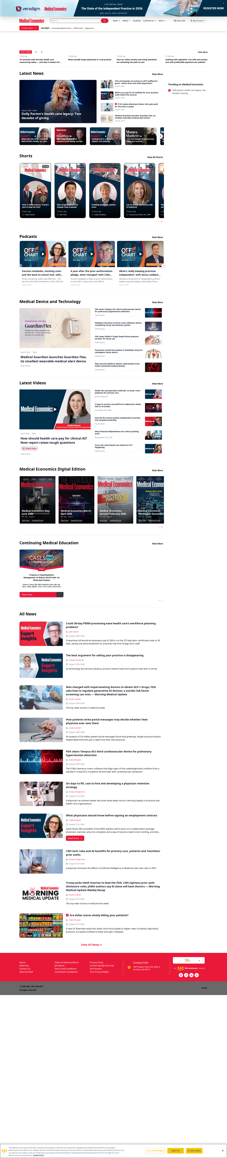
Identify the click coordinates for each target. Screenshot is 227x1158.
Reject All (175, 1150)
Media (125, 20)
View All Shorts (155, 157)
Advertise (24, 965)
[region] (113, 1151)
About (22, 962)
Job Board (59, 965)
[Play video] (55, 409)
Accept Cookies (194, 1150)
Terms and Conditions (65, 968)
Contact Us (24, 968)
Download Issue (37, 520)
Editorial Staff (26, 971)
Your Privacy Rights (99, 971)
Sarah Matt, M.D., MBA (103, 410)
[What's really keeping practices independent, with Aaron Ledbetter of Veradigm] (140, 254)
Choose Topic (27, 28)
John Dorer (73, 631)
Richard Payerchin (101, 397)
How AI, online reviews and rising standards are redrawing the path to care (88, 60)
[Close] (223, 1150)
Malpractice (89, 28)
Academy (137, 20)
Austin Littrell (99, 424)
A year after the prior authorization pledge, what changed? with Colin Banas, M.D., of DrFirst (91, 274)
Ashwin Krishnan (76, 660)
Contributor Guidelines (66, 971)
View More (203, 52)
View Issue (26, 520)
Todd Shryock (100, 315)
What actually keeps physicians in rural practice (41, 59)
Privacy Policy (96, 962)
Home (204, 988)
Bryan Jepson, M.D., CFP (103, 437)
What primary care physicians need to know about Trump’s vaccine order (185, 60)
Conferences (148, 20)
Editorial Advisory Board (67, 962)
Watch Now (31, 448)
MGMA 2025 (78, 28)
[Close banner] (223, 3)
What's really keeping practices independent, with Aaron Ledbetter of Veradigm (140, 274)
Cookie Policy (38, 1155)
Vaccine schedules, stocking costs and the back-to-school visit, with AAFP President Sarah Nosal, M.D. (41, 274)
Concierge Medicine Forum (61, 28)
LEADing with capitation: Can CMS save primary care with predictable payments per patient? (138, 60)
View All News (90, 944)
